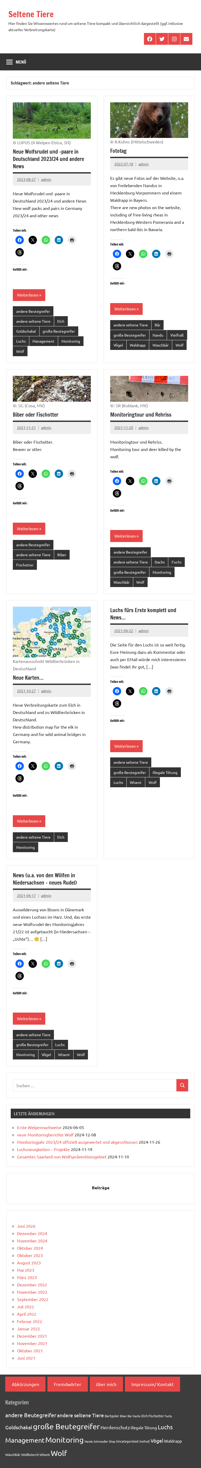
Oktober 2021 (30, 1350)
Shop (112, 1441)
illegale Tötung (165, 772)
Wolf (20, 351)
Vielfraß (177, 335)
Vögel (118, 345)
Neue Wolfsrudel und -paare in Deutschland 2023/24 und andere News (48, 159)
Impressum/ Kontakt (152, 1384)
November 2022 (32, 1291)
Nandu (158, 335)
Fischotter (25, 564)
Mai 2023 (25, 1269)
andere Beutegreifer (33, 311)
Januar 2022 (28, 1328)
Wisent (136, 782)
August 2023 (29, 1262)
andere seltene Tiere (33, 321)
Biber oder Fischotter (35, 414)
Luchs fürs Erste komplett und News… (143, 613)
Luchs (21, 341)
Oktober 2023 (30, 1255)
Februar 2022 (29, 1321)
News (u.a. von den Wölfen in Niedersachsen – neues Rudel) (45, 879)
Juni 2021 (26, 1357)
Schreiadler (101, 1441)
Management (43, 341)
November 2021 (32, 1343)
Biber (61, 554)
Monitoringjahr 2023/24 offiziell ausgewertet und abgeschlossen (77, 1142)
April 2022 (26, 1313)
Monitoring (71, 341)
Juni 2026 (26, 1226)
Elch (60, 321)
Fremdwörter (67, 1384)
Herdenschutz (115, 1427)
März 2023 (27, 1277)
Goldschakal (26, 331)
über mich (106, 1384)
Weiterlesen (27, 294)
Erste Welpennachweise (39, 1127)
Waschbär (161, 345)
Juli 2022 (25, 1306)
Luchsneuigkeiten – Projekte (43, 1149)
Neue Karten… (28, 678)
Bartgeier (112, 1416)
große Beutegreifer (59, 331)
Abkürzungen (25, 1384)
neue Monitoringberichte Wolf (45, 1134)
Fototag (118, 151)
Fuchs (176, 562)
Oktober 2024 (30, 1248)
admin (46, 179)
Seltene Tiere (31, 14)
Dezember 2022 (32, 1284)
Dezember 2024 (32, 1233)
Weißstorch (30, 1454)
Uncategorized (127, 1441)
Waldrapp (138, 345)
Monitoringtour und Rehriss (140, 414)
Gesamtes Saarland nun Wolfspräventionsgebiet (62, 1156)
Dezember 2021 (32, 1335)
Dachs (160, 562)
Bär (157, 324)
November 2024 (32, 1240)
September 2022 (32, 1299)
